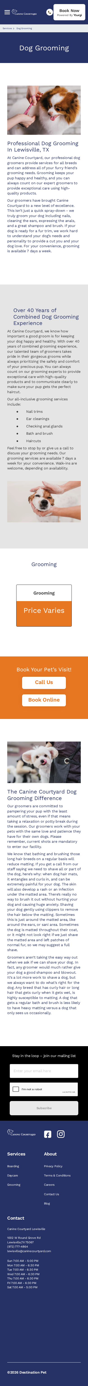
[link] (69, 12)
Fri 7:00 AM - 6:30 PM (21, 1283)
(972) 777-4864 (17, 1246)
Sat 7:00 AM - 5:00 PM (22, 1287)
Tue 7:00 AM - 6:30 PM (22, 1269)
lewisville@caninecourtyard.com (29, 1251)
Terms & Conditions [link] (57, 1175)
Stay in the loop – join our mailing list (44, 1056)
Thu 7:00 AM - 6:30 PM (22, 1278)
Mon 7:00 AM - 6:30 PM (23, 1265)
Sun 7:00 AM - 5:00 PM (22, 1260)
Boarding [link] (13, 1166)
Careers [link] (50, 1184)
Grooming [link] (14, 1184)
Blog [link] (47, 1203)
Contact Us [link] (52, 1194)
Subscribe (44, 1108)
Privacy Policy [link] (53, 1166)
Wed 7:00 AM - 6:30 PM (23, 1274)
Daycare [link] (13, 1175)
